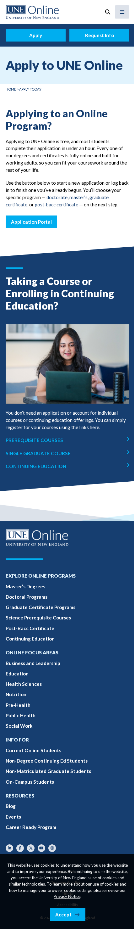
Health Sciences (24, 684)
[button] (108, 12)
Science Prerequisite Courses (38, 617)
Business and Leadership (33, 663)
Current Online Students (33, 750)
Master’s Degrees (25, 586)
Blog (11, 806)
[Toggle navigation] (122, 12)
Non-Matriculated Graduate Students (48, 771)
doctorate (57, 197)
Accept (63, 914)
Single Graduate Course (38, 453)
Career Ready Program (31, 827)
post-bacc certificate (56, 204)
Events (13, 817)
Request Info (99, 35)
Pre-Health (18, 705)
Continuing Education (36, 466)
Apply (35, 35)
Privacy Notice (67, 896)
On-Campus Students (30, 782)
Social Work (19, 726)
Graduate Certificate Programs (40, 607)
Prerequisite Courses (34, 440)
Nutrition (16, 694)
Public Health (20, 715)
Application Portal (31, 222)
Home (11, 89)
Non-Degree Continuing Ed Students (47, 761)
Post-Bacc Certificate (30, 628)
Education (17, 673)
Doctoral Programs (26, 597)
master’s (78, 197)
